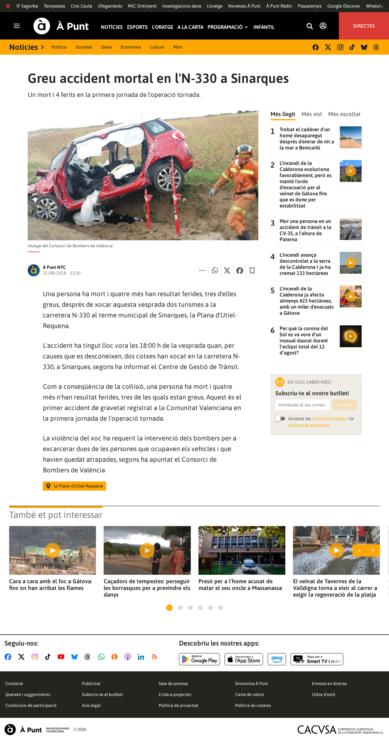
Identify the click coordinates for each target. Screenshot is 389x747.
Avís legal (91, 705)
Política (59, 47)
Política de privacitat (178, 705)
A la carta (190, 27)
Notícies (112, 27)
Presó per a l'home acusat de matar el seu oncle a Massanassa (240, 584)
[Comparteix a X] (227, 270)
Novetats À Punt (244, 6)
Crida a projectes (175, 694)
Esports (137, 27)
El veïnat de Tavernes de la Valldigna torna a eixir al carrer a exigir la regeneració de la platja (335, 588)
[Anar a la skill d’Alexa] (277, 659)
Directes (364, 26)
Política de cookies (253, 705)
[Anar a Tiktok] (49, 656)
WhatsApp (376, 6)
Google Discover (343, 6)
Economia (131, 47)
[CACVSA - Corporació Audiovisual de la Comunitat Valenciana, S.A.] (340, 729)
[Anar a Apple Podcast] (129, 656)
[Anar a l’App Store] (244, 659)
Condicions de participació (31, 705)
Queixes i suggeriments (27, 694)
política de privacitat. (309, 425)
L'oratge (214, 6)
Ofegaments (110, 6)
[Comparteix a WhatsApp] (215, 270)
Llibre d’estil (323, 694)
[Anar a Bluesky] (75, 656)
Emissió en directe (329, 683)
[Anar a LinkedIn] (142, 656)
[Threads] (377, 47)
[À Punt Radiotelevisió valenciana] (37, 729)
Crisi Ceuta (81, 6)
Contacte (14, 683)
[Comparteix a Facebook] (240, 270)
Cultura (157, 47)
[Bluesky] (364, 47)
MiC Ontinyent (142, 6)
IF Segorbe (27, 6)
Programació (225, 27)
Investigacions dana (181, 6)
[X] (328, 47)
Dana (106, 47)
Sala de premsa (173, 683)
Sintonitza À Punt (251, 683)
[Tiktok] (352, 47)
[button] (169, 608)
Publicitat (91, 683)
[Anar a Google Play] (199, 659)
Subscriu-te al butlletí (102, 694)
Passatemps (310, 6)
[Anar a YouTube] (62, 656)
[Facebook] (315, 47)
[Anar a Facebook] (9, 656)
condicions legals (329, 418)
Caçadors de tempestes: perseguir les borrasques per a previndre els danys (147, 588)
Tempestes (54, 6)
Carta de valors (249, 694)
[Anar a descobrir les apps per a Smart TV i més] (317, 659)
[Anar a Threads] (89, 656)
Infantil (263, 27)
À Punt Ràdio (279, 6)
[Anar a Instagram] (36, 656)
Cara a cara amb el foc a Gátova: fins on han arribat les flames (50, 584)
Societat (84, 47)
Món (177, 47)
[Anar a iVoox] (116, 656)
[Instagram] (340, 47)
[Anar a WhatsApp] (102, 656)
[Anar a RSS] (156, 656)
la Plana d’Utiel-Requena (78, 485)
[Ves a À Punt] (61, 26)
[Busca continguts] (309, 26)
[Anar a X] (22, 656)
